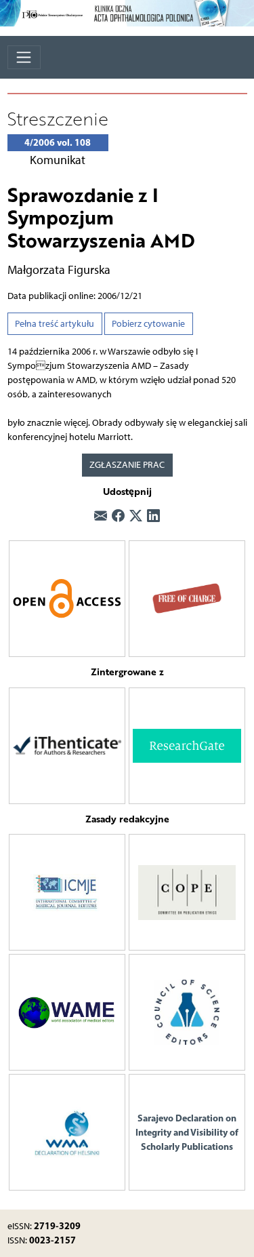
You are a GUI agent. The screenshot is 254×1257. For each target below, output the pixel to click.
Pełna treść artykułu (54, 324)
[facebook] (118, 515)
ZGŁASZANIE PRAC (127, 465)
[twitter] (135, 515)
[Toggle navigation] (24, 57)
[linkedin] (153, 515)
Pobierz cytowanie (148, 324)
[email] (100, 515)
